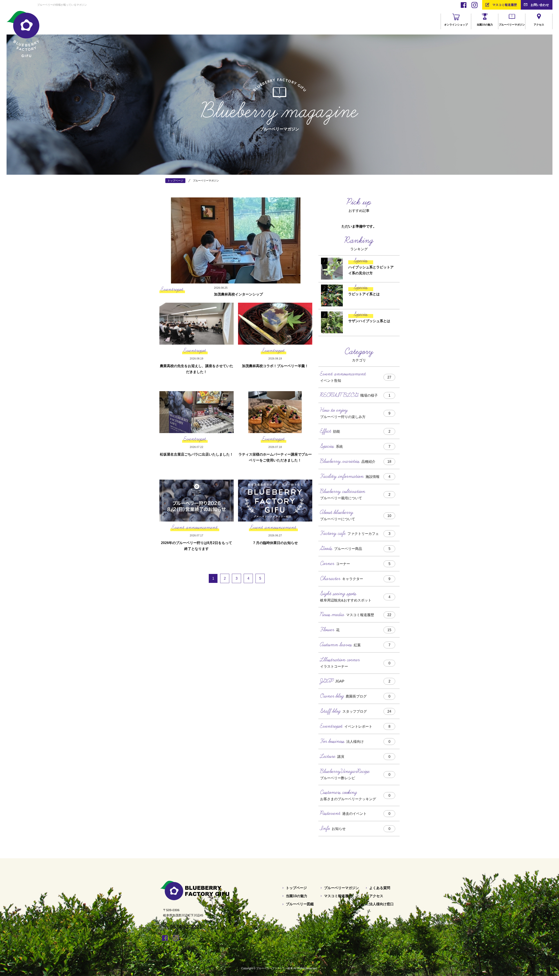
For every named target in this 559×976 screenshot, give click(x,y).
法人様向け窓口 (381, 904)
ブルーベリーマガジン (341, 888)
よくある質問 (379, 888)
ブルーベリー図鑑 (300, 904)
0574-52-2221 (186, 927)
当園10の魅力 (296, 896)
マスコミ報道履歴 (504, 5)
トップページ (296, 888)
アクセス (376, 896)
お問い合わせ (540, 5)
